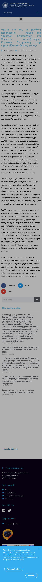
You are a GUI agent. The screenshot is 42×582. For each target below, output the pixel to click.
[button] (13, 569)
